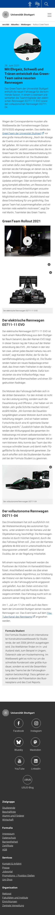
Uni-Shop (7, 879)
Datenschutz (9, 837)
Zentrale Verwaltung (13, 905)
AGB (4, 849)
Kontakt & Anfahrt (11, 863)
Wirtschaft (7, 819)
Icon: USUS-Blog (27, 779)
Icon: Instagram (36, 723)
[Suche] (46, 4)
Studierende (8, 807)
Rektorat (6, 893)
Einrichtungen (9, 901)
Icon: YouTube (19, 761)
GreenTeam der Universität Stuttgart (21, 133)
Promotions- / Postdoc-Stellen (18, 875)
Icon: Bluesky (18, 742)
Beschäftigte (9, 811)
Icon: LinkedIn (35, 761)
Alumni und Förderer (13, 815)
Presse (5, 867)
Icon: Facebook (18, 723)
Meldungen (26, 24)
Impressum (8, 833)
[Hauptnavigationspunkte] (49, 15)
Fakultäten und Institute (15, 897)
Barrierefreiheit (10, 841)
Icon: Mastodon (35, 742)
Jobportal (7, 871)
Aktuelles (15, 24)
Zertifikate (7, 845)
